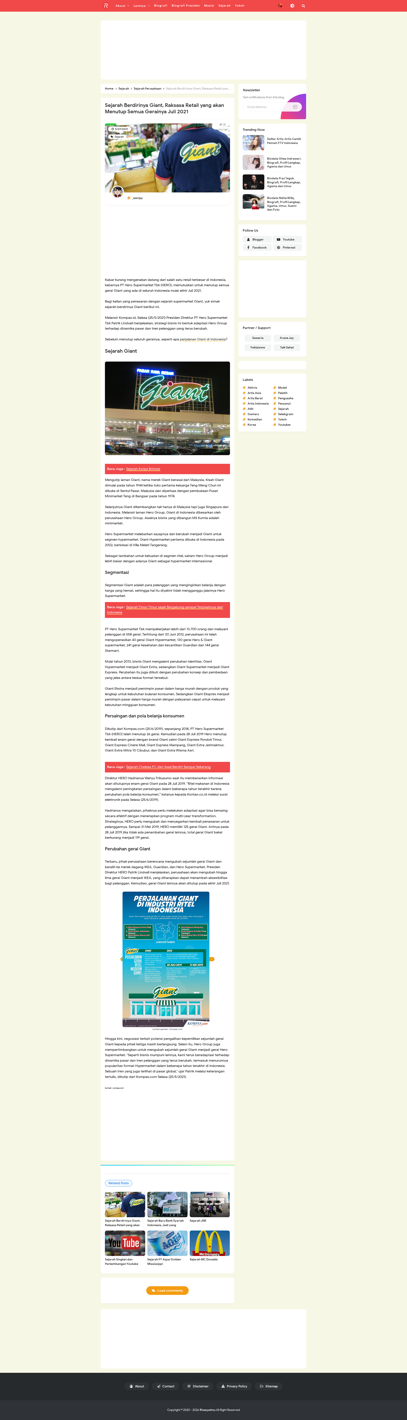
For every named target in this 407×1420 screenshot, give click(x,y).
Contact (168, 1386)
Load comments (170, 1291)
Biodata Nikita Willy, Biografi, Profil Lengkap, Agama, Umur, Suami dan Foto (284, 203)
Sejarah (119, 136)
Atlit (250, 409)
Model (282, 388)
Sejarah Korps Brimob (143, 469)
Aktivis (252, 388)
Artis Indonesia (258, 403)
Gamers (253, 414)
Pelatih (282, 393)
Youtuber (284, 425)
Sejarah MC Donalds (204, 1259)
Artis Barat (255, 398)
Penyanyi (284, 403)
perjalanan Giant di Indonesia (203, 339)
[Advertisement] (203, 50)
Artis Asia (254, 393)
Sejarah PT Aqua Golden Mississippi (164, 1262)
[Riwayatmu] (106, 5)
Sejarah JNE (198, 1220)
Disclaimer (200, 1386)
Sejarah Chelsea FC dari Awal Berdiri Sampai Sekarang (168, 767)
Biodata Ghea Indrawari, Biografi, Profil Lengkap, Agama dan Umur (284, 162)
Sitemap (271, 1386)
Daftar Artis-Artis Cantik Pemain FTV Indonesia (284, 141)
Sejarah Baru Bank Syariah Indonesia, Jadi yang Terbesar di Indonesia (165, 1225)
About (139, 1386)
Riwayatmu (207, 1410)
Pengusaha (285, 398)
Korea (252, 425)
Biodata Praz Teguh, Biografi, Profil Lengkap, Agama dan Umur (284, 182)
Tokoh (282, 419)
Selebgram (285, 414)
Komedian (255, 419)
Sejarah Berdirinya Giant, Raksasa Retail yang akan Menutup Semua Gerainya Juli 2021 (123, 1227)
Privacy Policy (236, 1386)
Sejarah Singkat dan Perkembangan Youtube (121, 1262)
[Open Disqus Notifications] (280, 5)
